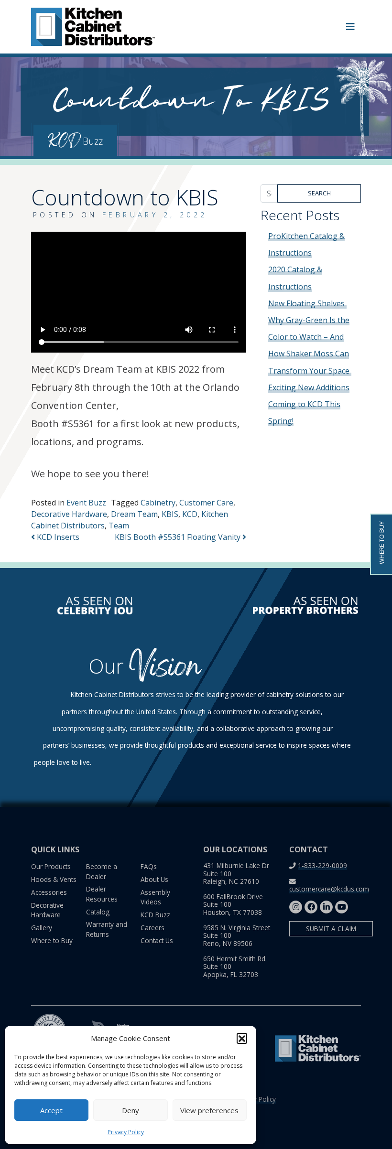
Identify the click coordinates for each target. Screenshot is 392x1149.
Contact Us (157, 940)
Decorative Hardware (69, 514)
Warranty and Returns (106, 929)
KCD (189, 514)
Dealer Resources (102, 893)
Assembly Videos (155, 897)
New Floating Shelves (307, 303)
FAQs (149, 866)
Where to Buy (52, 940)
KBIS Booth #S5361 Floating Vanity (178, 537)
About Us (154, 879)
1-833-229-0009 (322, 865)
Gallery (41, 927)
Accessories (49, 892)
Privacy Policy (126, 1132)
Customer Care (206, 502)
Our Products (51, 866)
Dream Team (134, 514)
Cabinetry (158, 502)
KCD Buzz (155, 914)
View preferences (209, 1110)
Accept (51, 1110)
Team (119, 525)
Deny (130, 1110)
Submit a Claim (331, 928)
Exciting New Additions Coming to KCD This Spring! (308, 404)
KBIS (170, 514)
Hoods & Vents (53, 879)
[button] (242, 1038)
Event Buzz (86, 502)
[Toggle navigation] (350, 27)
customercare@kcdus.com (329, 888)
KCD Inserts (57, 537)
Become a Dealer (101, 871)
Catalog (97, 911)
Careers (152, 927)
